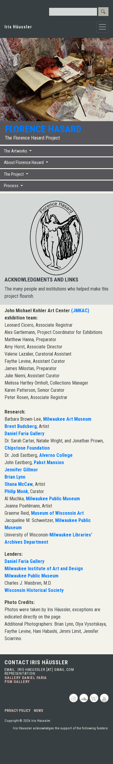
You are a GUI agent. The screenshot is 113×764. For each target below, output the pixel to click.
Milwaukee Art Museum (67, 419)
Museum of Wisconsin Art (57, 513)
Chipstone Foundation (27, 448)
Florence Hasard (43, 129)
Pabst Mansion (49, 462)
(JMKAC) (80, 310)
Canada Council (76, 739)
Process (11, 185)
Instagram (73, 698)
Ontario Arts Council (87, 753)
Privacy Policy (17, 711)
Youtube (104, 698)
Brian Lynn (15, 477)
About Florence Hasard (24, 162)
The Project (14, 174)
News (38, 711)
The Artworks (16, 151)
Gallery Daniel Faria (26, 678)
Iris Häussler (18, 26)
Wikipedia (94, 698)
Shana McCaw (19, 484)
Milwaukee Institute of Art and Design (44, 568)
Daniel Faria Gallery (24, 433)
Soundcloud (84, 698)
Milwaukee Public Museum (53, 498)
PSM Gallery (17, 682)
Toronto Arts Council (31, 739)
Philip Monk (16, 491)
